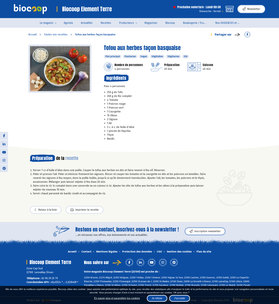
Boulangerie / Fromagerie (197, 22)
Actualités (87, 22)
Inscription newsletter (207, 231)
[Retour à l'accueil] (30, 9)
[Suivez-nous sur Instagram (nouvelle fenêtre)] (4, 160)
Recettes (106, 22)
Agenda (68, 22)
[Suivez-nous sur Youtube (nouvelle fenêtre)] (4, 152)
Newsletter (253, 8)
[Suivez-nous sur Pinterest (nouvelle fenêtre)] (4, 168)
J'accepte (179, 298)
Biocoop (170, 22)
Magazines (151, 22)
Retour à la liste (47, 209)
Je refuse (157, 298)
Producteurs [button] (126, 22)
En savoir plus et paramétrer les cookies (117, 298)
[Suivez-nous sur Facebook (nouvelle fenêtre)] (4, 136)
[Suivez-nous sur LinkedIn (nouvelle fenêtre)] (4, 144)
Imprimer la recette (87, 209)
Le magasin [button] (46, 22)
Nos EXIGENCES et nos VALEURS (229, 22)
